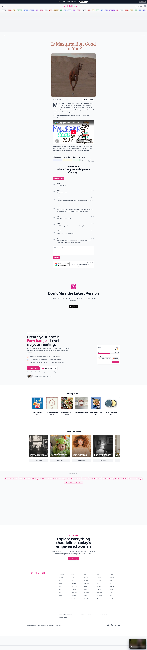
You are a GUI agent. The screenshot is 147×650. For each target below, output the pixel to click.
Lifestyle (112, 586)
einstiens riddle (108, 479)
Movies (46, 10)
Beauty (111, 574)
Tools (60, 602)
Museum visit (76, 160)
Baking (97, 10)
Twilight (86, 598)
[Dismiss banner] (92, 262)
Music (136, 10)
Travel (14, 10)
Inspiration (74, 586)
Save (85, 99)
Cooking (9, 10)
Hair (93, 10)
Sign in (56, 372)
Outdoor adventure (67, 160)
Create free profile (33, 368)
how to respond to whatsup (28, 479)
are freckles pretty (11, 479)
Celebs (50, 10)
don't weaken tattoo (74, 479)
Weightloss (112, 598)
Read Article (42, 461)
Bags (140, 10)
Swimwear (56, 10)
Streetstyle (19, 10)
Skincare (84, 10)
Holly (55, 99)
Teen (60, 598)
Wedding (99, 598)
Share (91, 99)
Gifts (117, 10)
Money (106, 10)
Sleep (121, 10)
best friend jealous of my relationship (52, 479)
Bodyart (79, 10)
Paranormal (74, 592)
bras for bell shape (135, 479)
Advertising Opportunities (65, 614)
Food (144, 10)
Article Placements (105, 611)
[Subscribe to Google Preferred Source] (62, 264)
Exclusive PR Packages (85, 614)
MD (66, 99)
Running (126, 10)
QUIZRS (93, 161)
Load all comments (58, 178)
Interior (86, 586)
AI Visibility (82, 611)
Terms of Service (63, 617)
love (3, 35)
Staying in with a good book (86, 160)
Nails (102, 10)
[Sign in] (145, 6)
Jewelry (41, 10)
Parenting (32, 10)
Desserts (4, 10)
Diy (61, 10)
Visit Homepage (73, 559)
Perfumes (99, 592)
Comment (56, 257)
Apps (74, 10)
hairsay (84, 479)
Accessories (62, 574)
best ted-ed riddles (121, 479)
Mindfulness (112, 10)
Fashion (69, 10)
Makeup (74, 589)
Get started (115, 362)
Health (60, 586)
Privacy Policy (103, 614)
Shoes (65, 10)
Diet (37, 10)
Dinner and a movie (57, 160)
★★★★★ (142, 35)
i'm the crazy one (95, 479)
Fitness (131, 10)
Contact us (61, 611)
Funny (89, 10)
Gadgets (74, 583)
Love (60, 589)
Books (73, 577)
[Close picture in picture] (130, 640)
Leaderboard (101, 362)
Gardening (26, 10)
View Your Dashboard (50, 368)
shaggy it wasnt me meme (73, 482)
